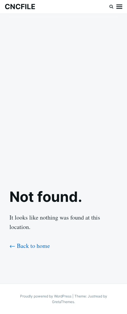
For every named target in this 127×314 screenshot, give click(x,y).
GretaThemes (63, 302)
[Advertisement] (63, 96)
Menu (119, 7)
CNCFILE (20, 6)
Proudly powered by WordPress (46, 296)
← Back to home (29, 246)
